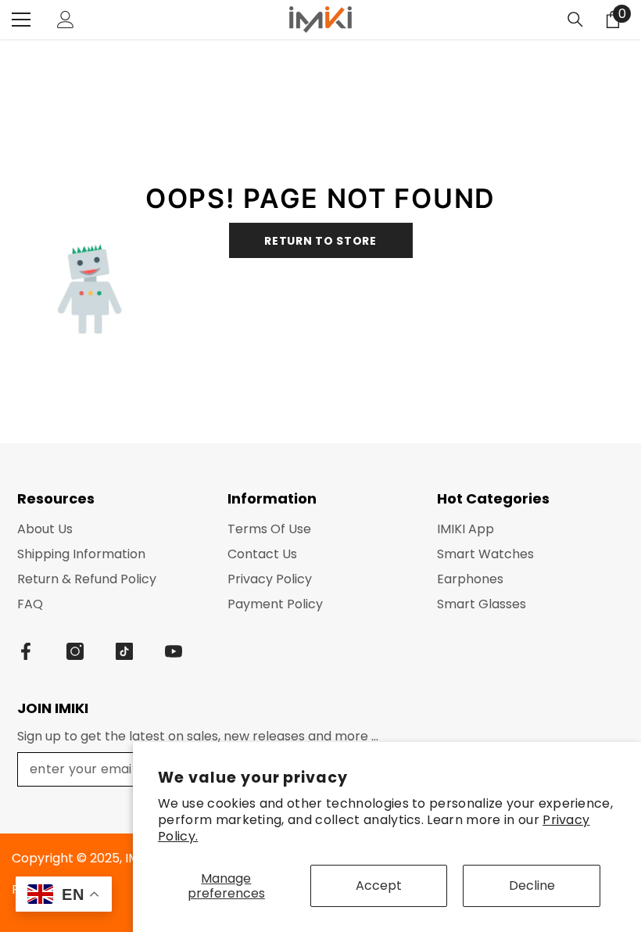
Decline (532, 885)
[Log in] (65, 19)
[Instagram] (75, 651)
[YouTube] (173, 651)
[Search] (575, 19)
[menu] (21, 19)
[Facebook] (26, 651)
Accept (379, 885)
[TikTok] (124, 651)
